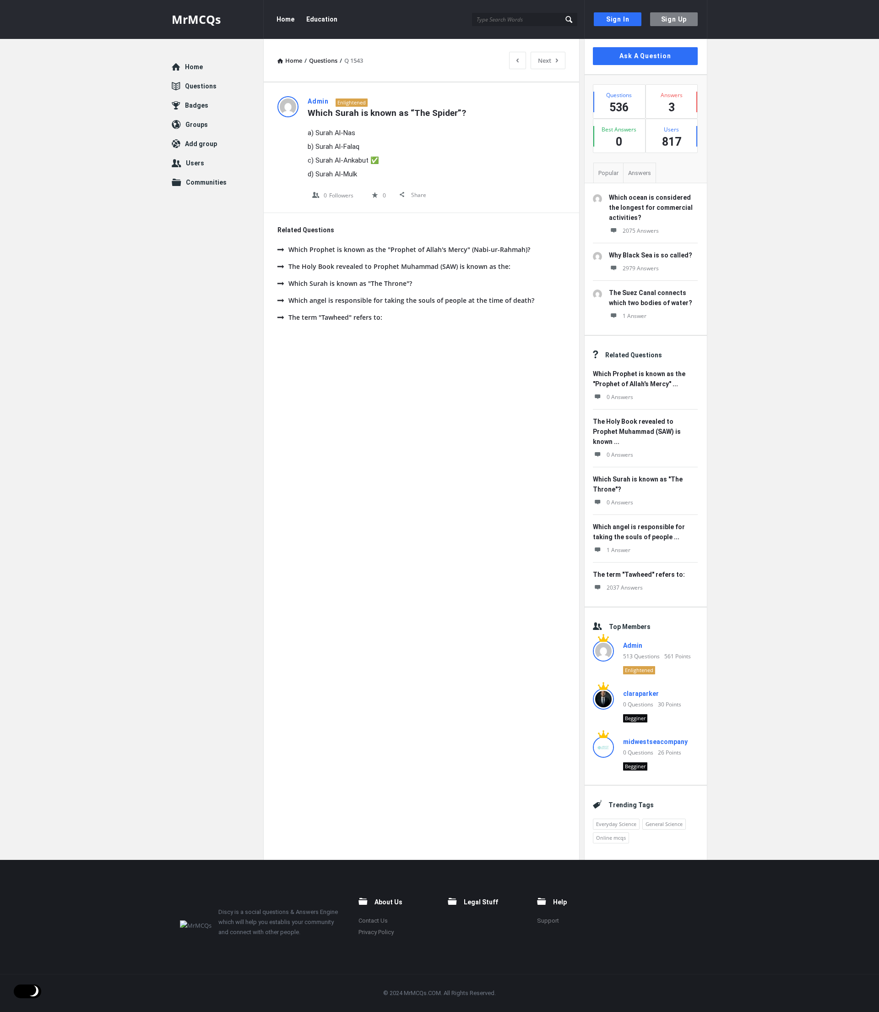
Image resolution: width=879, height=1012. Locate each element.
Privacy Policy (376, 932)
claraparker (641, 693)
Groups (196, 124)
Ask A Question (645, 56)
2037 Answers (625, 587)
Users (195, 163)
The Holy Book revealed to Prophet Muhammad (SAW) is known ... (637, 431)
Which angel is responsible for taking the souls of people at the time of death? (411, 300)
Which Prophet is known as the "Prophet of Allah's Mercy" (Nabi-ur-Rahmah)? (409, 249)
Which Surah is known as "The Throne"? (350, 283)
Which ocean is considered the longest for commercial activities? (651, 207)
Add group (201, 144)
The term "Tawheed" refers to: (335, 317)
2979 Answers (641, 268)
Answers (639, 173)
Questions (201, 86)
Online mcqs (611, 837)
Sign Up (674, 19)
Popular (608, 173)
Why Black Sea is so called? (650, 255)
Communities (206, 182)
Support (548, 920)
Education (321, 19)
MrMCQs (196, 19)
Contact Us (373, 920)
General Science (664, 824)
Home (285, 19)
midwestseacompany (655, 741)
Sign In (617, 19)
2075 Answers (641, 231)
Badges (196, 105)
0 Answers (620, 397)
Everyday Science (616, 824)
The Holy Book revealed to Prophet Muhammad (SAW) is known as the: (399, 266)
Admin (632, 645)
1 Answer (634, 316)
